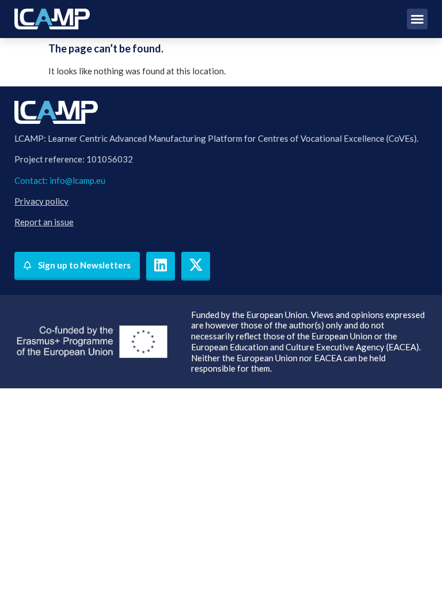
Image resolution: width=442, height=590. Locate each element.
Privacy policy (41, 201)
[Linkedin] (160, 266)
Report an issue (44, 222)
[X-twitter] (195, 266)
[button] (417, 19)
